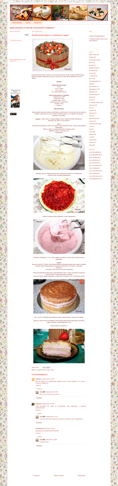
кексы (90, 78)
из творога (92, 76)
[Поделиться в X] (46, 367)
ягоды (52, 369)
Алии (53, 75)
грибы (90, 62)
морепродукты (93, 89)
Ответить (38, 385)
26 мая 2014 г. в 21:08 (51, 439)
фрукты (91, 134)
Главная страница (17, 22)
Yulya (37, 367)
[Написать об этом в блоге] (45, 367)
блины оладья (93, 54)
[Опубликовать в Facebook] (48, 367)
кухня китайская (93, 168)
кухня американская (94, 154)
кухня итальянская (94, 165)
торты (48, 369)
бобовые (91, 57)
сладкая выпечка (41, 369)
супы (90, 126)
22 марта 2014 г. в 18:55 (48, 403)
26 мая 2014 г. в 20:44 (49, 428)
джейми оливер (93, 68)
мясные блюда (93, 94)
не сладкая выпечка (94, 102)
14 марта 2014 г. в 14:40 (47, 379)
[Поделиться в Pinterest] (49, 367)
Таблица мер (37, 22)
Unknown (38, 379)
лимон (91, 83)
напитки (91, 97)
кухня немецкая (93, 173)
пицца (90, 115)
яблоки (91, 142)
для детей (92, 70)
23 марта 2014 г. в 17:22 (51, 416)
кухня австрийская (94, 152)
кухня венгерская (94, 160)
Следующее (36, 475)
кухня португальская (95, 176)
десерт (91, 65)
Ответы (39, 389)
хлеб (90, 137)
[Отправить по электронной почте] (43, 367)
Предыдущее (81, 475)
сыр (90, 129)
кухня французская (94, 178)
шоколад (91, 139)
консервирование (94, 81)
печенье (91, 110)
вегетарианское (93, 60)
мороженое (92, 91)
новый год (92, 105)
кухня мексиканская (94, 170)
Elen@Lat (38, 403)
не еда (91, 99)
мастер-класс (93, 86)
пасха (90, 107)
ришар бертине (93, 118)
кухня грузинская (94, 162)
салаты (91, 121)
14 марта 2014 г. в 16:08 (51, 392)
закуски (91, 73)
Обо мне (28, 22)
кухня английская (94, 157)
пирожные (92, 113)
